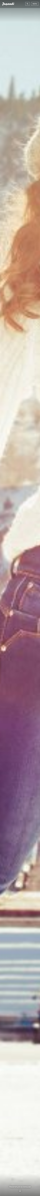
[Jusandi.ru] (12, 4)
